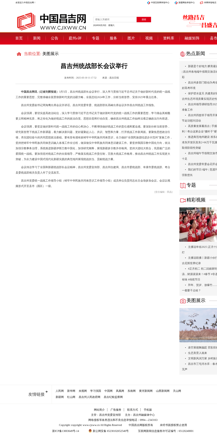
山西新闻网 (163, 390)
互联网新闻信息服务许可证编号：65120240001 (166, 431)
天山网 (177, 390)
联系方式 (132, 409)
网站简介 (99, 409)
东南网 (131, 390)
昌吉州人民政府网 (89, 397)
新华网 (71, 390)
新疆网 (60, 397)
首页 (19, 38)
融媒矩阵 (192, 38)
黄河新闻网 (146, 390)
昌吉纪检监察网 (113, 397)
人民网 (60, 390)
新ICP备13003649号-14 (65, 431)
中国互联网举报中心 (160, 2)
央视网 (83, 390)
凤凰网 (120, 390)
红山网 (71, 397)
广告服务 (116, 409)
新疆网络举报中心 (187, 2)
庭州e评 (75, 38)
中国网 (108, 390)
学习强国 (95, 390)
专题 (95, 38)
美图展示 (50, 54)
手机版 (148, 409)
